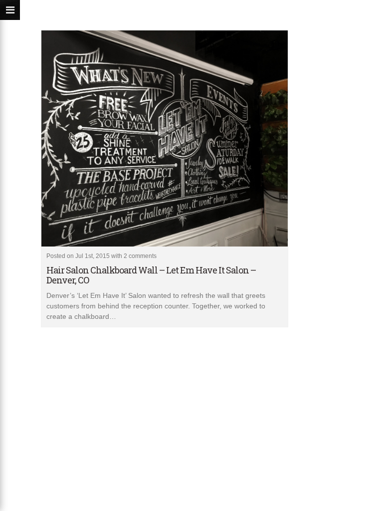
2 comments (140, 256)
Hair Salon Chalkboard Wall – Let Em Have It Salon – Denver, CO (151, 275)
